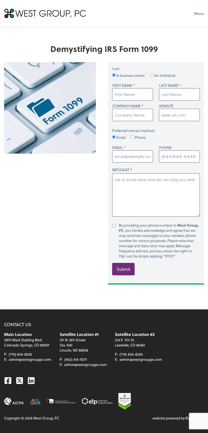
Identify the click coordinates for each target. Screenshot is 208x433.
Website (166, 106)
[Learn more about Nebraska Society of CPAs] (61, 401)
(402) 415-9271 (75, 359)
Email (121, 137)
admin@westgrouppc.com (30, 359)
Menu (199, 13)
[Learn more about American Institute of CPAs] (14, 401)
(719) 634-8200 (20, 354)
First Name (122, 85)
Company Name (126, 106)
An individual (164, 75)
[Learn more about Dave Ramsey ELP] (97, 401)
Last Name (168, 85)
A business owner (131, 75)
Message (120, 169)
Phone (139, 137)
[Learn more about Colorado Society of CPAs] (35, 401)
